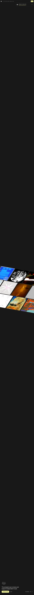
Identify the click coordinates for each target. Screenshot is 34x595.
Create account (5, 591)
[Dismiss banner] (32, 4)
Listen (11, 591)
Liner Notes (27, 591)
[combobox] (13, 1)
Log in (32, 1)
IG (30, 591)
